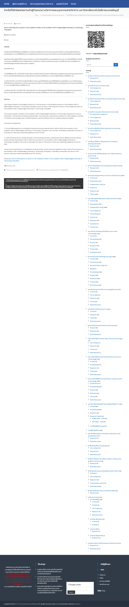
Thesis (92, 194)
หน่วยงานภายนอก (93, 497)
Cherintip (18, 24)
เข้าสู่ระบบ (103, 575)
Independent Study (97, 184)
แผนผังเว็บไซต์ (62, 3)
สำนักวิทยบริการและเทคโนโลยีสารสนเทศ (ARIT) (103, 471)
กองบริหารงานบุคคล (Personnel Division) (52, 15)
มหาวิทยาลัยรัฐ (95, 499)
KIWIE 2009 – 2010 (98, 418)
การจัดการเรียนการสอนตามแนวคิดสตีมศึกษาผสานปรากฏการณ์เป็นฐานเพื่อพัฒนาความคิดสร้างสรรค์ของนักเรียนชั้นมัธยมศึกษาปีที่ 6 (49, 580)
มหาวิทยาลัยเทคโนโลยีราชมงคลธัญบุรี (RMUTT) (103, 404)
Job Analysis (94, 88)
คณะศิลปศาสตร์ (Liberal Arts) (98, 309)
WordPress (77, 604)
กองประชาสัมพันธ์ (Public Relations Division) (103, 128)
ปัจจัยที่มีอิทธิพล (64, 170)
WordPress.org (104, 584)
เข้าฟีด (101, 578)
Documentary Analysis (98, 114)
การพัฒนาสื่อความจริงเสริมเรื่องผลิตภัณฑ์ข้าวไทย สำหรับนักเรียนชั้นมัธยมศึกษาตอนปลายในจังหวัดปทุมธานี (49, 571)
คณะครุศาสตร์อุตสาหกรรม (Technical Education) (104, 175)
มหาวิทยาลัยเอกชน (96, 519)
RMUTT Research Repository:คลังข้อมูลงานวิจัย (27, 604)
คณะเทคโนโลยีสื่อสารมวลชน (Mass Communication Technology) (105, 380)
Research (9, 170)
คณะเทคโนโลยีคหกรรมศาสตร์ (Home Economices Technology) (104, 358)
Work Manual (94, 81)
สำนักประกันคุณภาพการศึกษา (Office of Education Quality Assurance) (104, 460)
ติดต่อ (73, 3)
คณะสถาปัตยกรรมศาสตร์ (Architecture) (101, 325)
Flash (57, 604)
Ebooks (92, 269)
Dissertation (94, 181)
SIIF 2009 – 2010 (97, 421)
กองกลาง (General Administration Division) (103, 76)
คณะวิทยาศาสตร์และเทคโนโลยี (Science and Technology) (102, 232)
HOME (6, 3)
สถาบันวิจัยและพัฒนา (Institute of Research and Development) (104, 434)
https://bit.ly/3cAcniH (100, 54)
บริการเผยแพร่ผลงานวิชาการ (41, 3)
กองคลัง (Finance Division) (97, 85)
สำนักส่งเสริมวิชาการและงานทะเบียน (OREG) (102, 490)
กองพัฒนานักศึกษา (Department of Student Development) (102, 142)
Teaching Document (97, 483)
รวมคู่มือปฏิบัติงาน (94, 430)
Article (92, 178)
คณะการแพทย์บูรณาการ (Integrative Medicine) (104, 165)
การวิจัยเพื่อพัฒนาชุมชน (97, 426)
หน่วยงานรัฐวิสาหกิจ (96, 535)
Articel (92, 406)
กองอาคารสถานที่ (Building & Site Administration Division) (105, 154)
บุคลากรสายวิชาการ (54, 170)
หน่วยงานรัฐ (94, 529)
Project (92, 187)
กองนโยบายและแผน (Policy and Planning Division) (105, 99)
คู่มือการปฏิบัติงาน (19, 3)
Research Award (95, 416)
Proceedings (94, 214)
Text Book (93, 224)
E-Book (92, 473)
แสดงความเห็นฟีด (105, 581)
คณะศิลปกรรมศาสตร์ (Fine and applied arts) (103, 289)
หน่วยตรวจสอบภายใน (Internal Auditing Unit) (103, 543)
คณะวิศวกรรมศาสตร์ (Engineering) (100, 256)
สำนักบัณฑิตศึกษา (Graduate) (98, 446)
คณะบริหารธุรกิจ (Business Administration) (102, 198)
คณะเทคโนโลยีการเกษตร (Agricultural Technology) (105, 338)
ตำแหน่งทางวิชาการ (44, 170)
